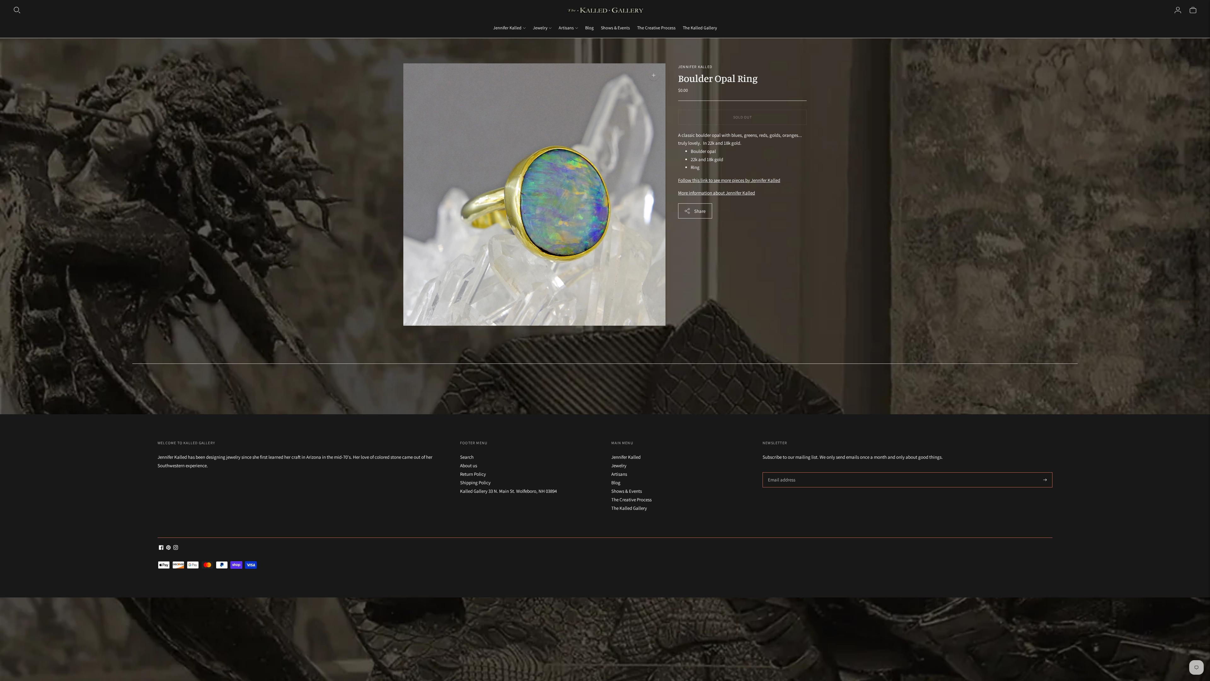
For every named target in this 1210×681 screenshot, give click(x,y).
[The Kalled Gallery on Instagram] (175, 548)
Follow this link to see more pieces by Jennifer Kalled (729, 180)
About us (468, 466)
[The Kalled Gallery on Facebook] (161, 548)
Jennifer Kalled (507, 28)
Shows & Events (615, 28)
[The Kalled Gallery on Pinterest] (168, 548)
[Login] (1177, 10)
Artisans (566, 28)
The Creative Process (656, 28)
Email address (780, 472)
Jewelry (540, 28)
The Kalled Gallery (700, 28)
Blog (589, 28)
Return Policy (473, 474)
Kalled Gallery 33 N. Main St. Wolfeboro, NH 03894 (508, 491)
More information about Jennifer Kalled (716, 193)
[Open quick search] (17, 10)
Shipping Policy (475, 483)
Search (467, 457)
